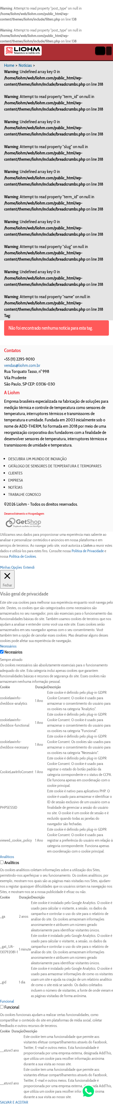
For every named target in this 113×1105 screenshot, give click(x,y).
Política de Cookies (22, 556)
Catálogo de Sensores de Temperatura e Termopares (54, 466)
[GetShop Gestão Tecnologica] (56, 523)
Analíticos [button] (7, 856)
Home (9, 65)
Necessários (13, 652)
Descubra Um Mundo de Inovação (37, 458)
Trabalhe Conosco (24, 494)
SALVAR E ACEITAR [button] (14, 1102)
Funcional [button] (7, 1001)
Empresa (15, 480)
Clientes (15, 473)
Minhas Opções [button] (11, 567)
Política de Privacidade (88, 550)
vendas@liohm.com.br (22, 365)
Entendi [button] (29, 567)
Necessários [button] (8, 646)
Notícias (25, 65)
